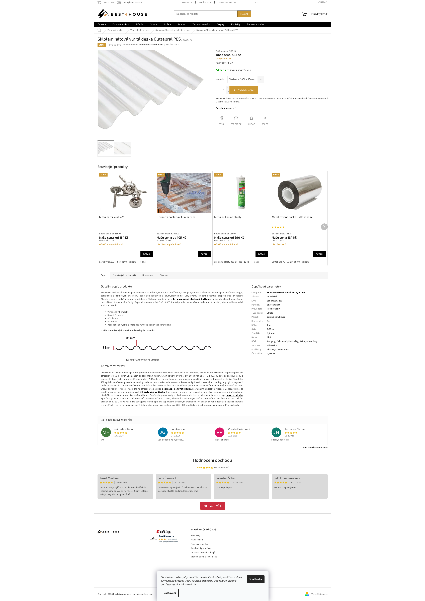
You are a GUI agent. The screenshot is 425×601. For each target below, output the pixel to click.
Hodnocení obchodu (212, 460)
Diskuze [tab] (164, 275)
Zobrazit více (213, 505)
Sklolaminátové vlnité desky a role (286, 292)
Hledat (244, 13)
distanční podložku (154, 392)
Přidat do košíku (245, 89)
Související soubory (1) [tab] (124, 275)
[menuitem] (101, 24)
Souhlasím (255, 579)
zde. (194, 584)
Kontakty (187, 2)
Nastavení (169, 593)
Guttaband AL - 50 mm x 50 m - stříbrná (290, 262)
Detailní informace (225, 108)
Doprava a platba (227, 2)
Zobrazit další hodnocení (313, 447)
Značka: (173, 44)
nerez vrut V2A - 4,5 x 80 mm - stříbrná (117, 262)
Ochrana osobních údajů (203, 552)
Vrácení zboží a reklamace (204, 556)
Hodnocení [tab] (147, 275)
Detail (146, 254)
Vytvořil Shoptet (319, 594)
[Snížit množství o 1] (227, 92)
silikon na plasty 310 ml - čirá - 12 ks (231, 262)
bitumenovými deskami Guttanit (192, 299)
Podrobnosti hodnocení (151, 44)
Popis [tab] (104, 275)
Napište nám (205, 2)
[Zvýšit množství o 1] (227, 88)
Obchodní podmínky (201, 548)
